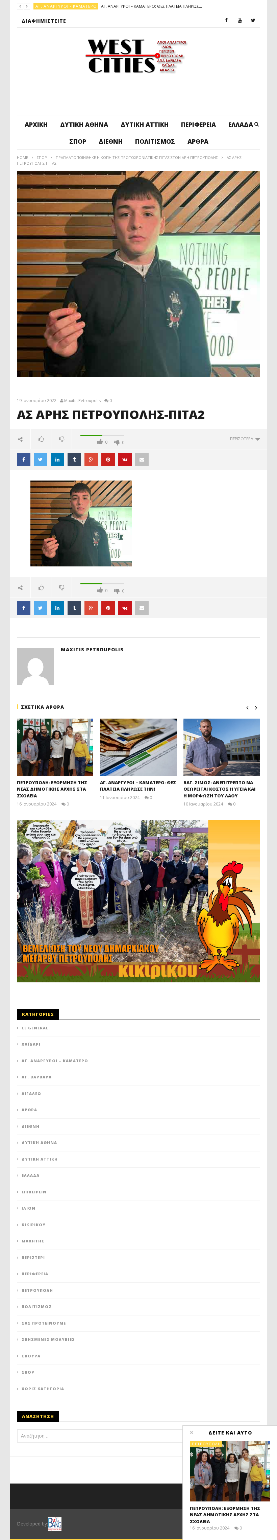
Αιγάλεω (31, 1093)
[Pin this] (108, 459)
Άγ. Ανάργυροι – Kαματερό (55, 1060)
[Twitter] (253, 20)
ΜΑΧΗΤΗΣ (33, 1240)
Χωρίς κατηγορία (43, 1388)
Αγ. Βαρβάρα (37, 1076)
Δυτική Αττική (145, 124)
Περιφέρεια (198, 124)
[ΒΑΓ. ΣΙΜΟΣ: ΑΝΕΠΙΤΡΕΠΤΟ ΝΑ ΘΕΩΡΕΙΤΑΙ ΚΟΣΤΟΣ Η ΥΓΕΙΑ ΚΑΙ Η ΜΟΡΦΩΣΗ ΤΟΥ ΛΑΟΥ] (221, 747)
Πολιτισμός (155, 141)
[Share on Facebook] (23, 459)
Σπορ (77, 141)
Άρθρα (197, 141)
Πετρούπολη (50, 6)
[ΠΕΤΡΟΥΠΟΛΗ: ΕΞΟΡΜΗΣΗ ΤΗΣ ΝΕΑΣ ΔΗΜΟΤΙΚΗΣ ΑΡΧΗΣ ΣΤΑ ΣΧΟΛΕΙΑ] (55, 747)
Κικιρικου (34, 1224)
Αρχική (36, 124)
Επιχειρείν (34, 1191)
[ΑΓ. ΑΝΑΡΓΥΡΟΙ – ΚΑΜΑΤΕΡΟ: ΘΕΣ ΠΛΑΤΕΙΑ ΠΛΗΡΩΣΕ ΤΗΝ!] (138, 747)
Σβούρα (31, 1355)
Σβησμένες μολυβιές (48, 1339)
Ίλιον (28, 1208)
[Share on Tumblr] (74, 459)
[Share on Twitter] (40, 459)
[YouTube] (240, 20)
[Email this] (142, 459)
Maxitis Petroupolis (82, 400)
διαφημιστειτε (44, 21)
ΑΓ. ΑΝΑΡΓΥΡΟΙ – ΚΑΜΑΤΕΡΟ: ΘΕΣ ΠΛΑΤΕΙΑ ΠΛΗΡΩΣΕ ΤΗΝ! (138, 785)
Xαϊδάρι (31, 1044)
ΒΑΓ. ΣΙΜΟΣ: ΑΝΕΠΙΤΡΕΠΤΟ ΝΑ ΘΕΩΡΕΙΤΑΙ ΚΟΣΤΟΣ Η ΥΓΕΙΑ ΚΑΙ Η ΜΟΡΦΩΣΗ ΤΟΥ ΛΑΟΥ (120, 6)
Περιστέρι (33, 1257)
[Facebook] (226, 20)
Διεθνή (111, 141)
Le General (35, 1027)
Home (22, 157)
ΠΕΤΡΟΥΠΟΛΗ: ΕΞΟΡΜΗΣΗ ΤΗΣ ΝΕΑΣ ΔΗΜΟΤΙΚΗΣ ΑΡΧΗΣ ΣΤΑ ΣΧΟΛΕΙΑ (52, 789)
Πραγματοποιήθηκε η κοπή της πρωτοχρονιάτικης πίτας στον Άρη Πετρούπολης (137, 157)
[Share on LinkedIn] (57, 459)
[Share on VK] (125, 459)
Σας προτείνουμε (44, 1323)
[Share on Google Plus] (91, 459)
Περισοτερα (242, 439)
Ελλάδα (240, 124)
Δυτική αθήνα (84, 124)
